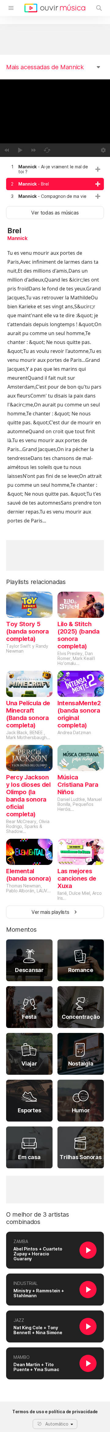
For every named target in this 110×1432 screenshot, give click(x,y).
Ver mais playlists (50, 912)
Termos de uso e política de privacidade (55, 1411)
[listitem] (55, 169)
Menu (11, 8)
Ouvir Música (54, 8)
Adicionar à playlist (97, 169)
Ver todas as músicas (55, 213)
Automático (56, 1423)
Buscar (99, 8)
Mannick (17, 238)
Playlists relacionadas (36, 582)
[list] (55, 181)
